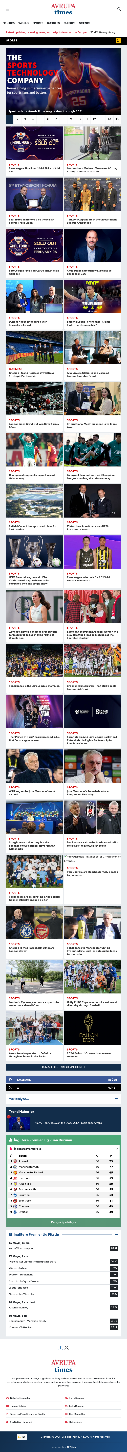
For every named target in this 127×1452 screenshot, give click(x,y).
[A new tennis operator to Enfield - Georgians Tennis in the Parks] (34, 1028)
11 (86, 119)
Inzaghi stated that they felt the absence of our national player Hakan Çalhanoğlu (32, 845)
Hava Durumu (76, 1398)
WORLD (23, 23)
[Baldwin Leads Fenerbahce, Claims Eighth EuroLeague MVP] (92, 296)
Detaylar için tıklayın (63, 1222)
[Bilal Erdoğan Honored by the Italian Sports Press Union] (34, 194)
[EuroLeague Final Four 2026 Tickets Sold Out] (34, 143)
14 (109, 119)
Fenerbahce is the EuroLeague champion (34, 686)
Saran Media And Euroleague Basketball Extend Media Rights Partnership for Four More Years (92, 740)
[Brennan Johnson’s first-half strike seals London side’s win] (92, 660)
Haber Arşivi (75, 1422)
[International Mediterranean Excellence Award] (92, 398)
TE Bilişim (71, 1447)
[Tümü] (116, 1099)
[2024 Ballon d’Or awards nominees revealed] (92, 1028)
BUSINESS (53, 23)
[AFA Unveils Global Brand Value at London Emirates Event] (92, 347)
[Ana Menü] (7, 9)
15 (117, 119)
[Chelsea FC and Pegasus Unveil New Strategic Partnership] (34, 347)
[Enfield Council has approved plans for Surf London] (34, 501)
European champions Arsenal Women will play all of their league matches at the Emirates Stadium (92, 634)
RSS (23, 1437)
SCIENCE (84, 23)
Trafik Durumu (76, 1406)
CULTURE (69, 23)
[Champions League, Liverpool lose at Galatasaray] (34, 449)
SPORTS (38, 23)
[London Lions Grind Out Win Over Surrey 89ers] (34, 398)
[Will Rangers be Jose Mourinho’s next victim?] (34, 766)
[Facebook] (60, 1347)
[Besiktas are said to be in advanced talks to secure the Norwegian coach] (92, 817)
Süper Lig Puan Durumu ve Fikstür (27, 1414)
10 (79, 119)
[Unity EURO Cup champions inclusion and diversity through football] (92, 976)
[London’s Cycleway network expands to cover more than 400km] (34, 976)
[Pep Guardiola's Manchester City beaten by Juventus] (92, 859)
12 (94, 119)
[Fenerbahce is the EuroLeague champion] (34, 660)
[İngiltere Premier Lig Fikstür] (116, 1234)
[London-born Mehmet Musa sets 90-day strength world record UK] (92, 143)
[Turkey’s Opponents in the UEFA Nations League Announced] (92, 194)
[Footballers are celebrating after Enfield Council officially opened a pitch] (34, 871)
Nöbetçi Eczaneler (20, 1398)
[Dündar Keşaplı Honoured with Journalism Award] (34, 296)
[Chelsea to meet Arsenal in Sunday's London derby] (34, 922)
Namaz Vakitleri (19, 1406)
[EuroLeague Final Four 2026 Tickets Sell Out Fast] (34, 245)
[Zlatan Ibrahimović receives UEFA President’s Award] (92, 501)
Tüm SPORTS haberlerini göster (63, 1067)
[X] (66, 1347)
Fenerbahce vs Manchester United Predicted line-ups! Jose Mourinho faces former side (92, 951)
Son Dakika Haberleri (21, 1422)
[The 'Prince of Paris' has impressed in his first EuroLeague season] (34, 711)
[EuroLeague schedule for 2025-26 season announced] (92, 552)
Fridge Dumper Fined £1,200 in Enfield (105, 32)
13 (102, 119)
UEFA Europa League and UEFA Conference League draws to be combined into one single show (29, 580)
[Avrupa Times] (63, 9)
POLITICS (8, 23)
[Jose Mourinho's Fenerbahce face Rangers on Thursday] (92, 766)
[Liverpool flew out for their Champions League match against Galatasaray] (92, 449)
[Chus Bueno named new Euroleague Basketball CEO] (92, 245)
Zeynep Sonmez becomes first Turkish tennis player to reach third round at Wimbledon (33, 634)
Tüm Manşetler (77, 1414)
